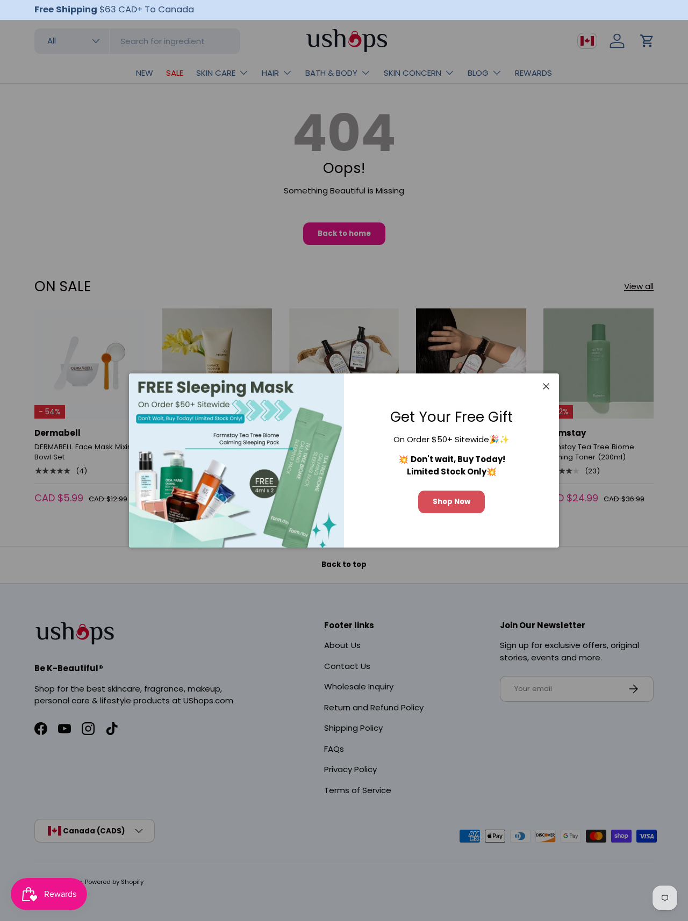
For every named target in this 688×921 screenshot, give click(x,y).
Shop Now (451, 502)
